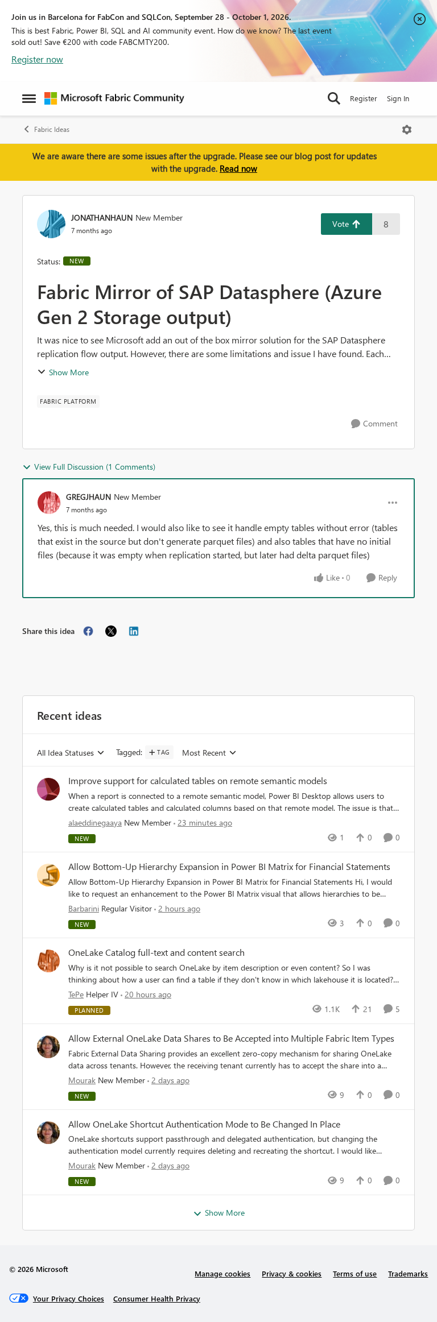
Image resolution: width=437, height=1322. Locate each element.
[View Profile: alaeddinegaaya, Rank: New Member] (48, 789)
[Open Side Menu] (29, 98)
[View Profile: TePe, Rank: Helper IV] (48, 961)
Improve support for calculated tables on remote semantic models (197, 780)
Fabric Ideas (51, 129)
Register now (37, 59)
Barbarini (83, 908)
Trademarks (408, 1273)
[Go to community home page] (114, 98)
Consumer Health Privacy (156, 1298)
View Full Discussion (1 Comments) (94, 466)
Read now (238, 168)
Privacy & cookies (291, 1273)
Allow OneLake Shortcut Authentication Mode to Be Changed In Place (204, 1124)
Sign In (398, 98)
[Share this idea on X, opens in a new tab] (111, 631)
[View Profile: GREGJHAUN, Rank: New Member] (49, 502)
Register (363, 98)
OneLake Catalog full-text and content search (156, 952)
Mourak (82, 1080)
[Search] (334, 98)
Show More (69, 372)
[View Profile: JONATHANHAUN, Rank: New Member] (51, 224)
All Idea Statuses (65, 753)
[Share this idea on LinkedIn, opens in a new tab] (134, 631)
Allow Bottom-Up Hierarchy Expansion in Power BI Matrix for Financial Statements (229, 866)
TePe (76, 994)
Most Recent (204, 753)
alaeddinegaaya (95, 822)
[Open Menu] (407, 130)
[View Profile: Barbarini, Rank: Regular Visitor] (48, 875)
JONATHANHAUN (102, 217)
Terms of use (355, 1273)
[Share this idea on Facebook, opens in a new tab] (88, 631)
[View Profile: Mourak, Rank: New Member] (48, 1046)
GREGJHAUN (88, 496)
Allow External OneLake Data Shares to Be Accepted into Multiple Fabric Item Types (231, 1038)
